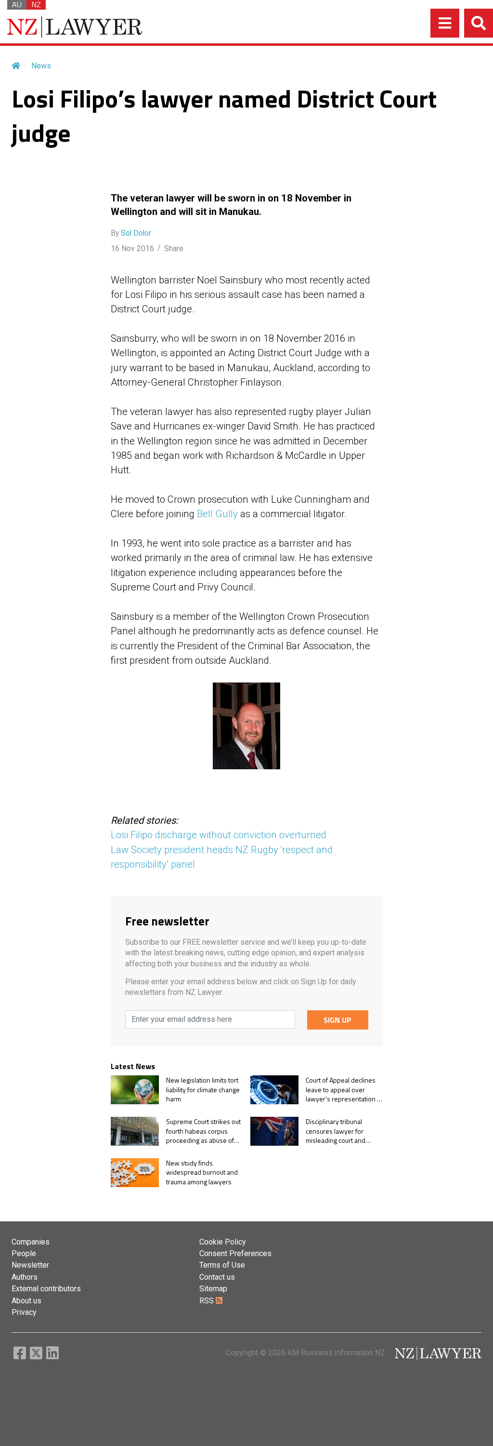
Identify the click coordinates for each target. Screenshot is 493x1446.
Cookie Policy (222, 1241)
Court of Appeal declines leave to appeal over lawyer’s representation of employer (344, 1089)
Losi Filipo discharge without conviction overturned (218, 835)
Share (173, 248)
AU (17, 5)
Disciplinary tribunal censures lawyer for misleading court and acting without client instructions (335, 1131)
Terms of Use (222, 1265)
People (24, 1253)
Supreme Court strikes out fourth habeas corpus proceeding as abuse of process (203, 1131)
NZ (36, 5)
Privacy (24, 1312)
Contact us (217, 1277)
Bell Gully (217, 514)
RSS (207, 1300)
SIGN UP (337, 1020)
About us (26, 1300)
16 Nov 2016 (132, 248)
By (131, 233)
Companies (31, 1241)
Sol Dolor (136, 233)
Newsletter (30, 1265)
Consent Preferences (235, 1253)
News (41, 65)
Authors (25, 1277)
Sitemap (213, 1288)
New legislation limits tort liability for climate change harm (203, 1089)
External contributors (46, 1288)
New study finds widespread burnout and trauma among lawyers (202, 1172)
